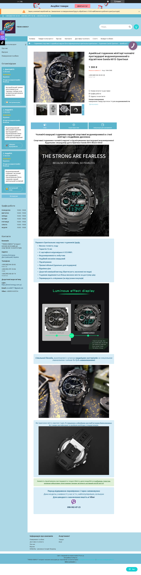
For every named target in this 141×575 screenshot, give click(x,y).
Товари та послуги (45, 39)
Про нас (59, 39)
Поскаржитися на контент (86, 559)
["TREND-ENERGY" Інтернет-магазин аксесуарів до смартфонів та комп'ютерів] (8, 27)
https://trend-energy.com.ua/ (12, 285)
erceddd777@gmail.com (14, 288)
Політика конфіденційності (105, 559)
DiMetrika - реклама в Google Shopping (43, 549)
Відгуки (5, 52)
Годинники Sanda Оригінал (108, 43)
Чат (133, 569)
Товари (61, 539)
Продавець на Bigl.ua (70, 557)
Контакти (68, 39)
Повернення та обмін (10, 56)
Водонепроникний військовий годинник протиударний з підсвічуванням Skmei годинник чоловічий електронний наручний (14, 132)
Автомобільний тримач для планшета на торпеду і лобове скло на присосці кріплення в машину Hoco (14, 91)
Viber (92, 497)
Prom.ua (81, 555)
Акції (60, 542)
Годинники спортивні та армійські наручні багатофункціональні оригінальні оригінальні (65, 43)
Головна (32, 39)
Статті (95, 39)
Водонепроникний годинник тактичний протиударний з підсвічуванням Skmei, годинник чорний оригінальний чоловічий (14, 176)
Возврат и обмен (107, 39)
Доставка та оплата (82, 39)
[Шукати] (129, 26)
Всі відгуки (14, 196)
